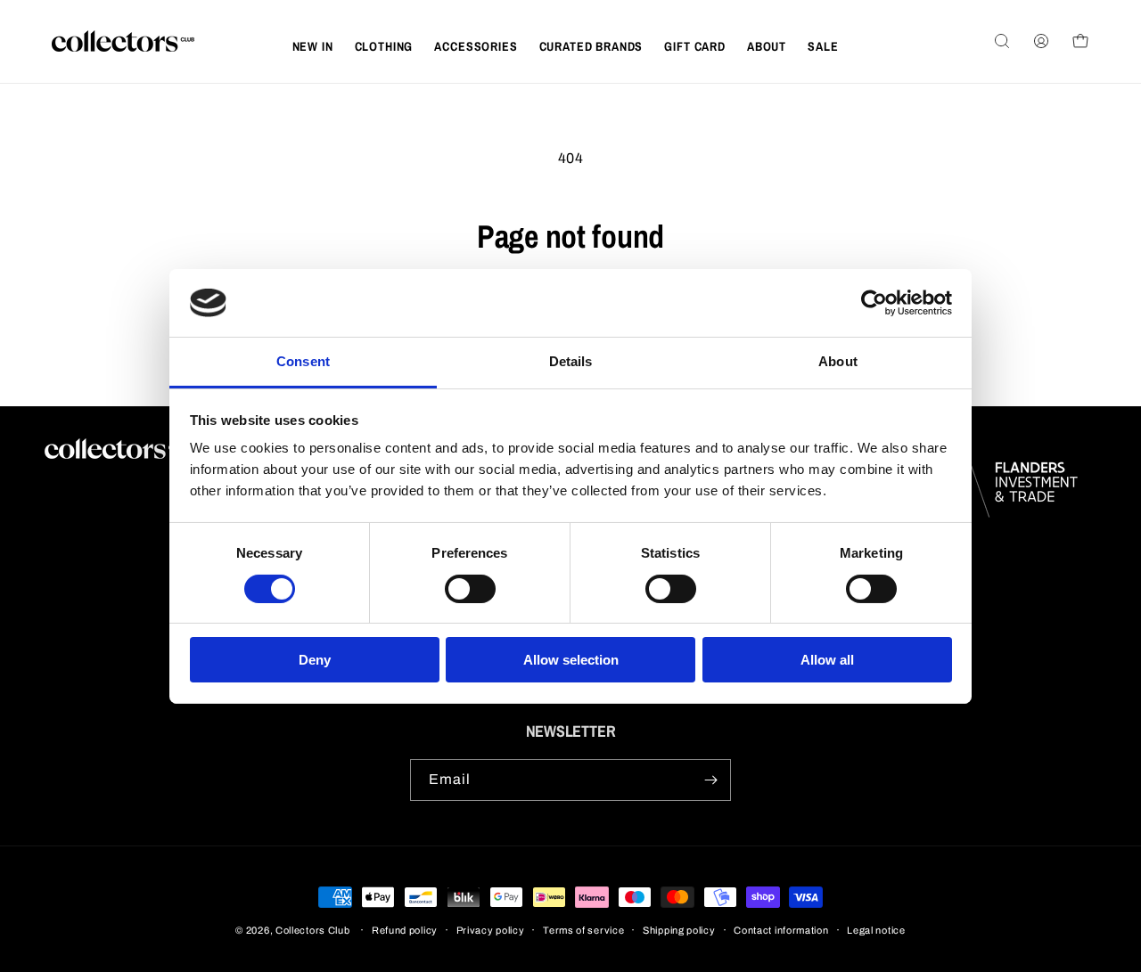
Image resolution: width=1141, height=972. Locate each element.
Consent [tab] (303, 361)
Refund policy (405, 930)
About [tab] (838, 361)
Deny (315, 659)
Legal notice (876, 930)
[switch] (470, 589)
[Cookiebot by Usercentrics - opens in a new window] (874, 303)
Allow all (827, 659)
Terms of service (583, 930)
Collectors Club (312, 930)
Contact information (781, 930)
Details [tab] (571, 361)
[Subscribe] (710, 780)
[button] (384, 46)
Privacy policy (490, 930)
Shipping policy (679, 930)
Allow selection (571, 659)
